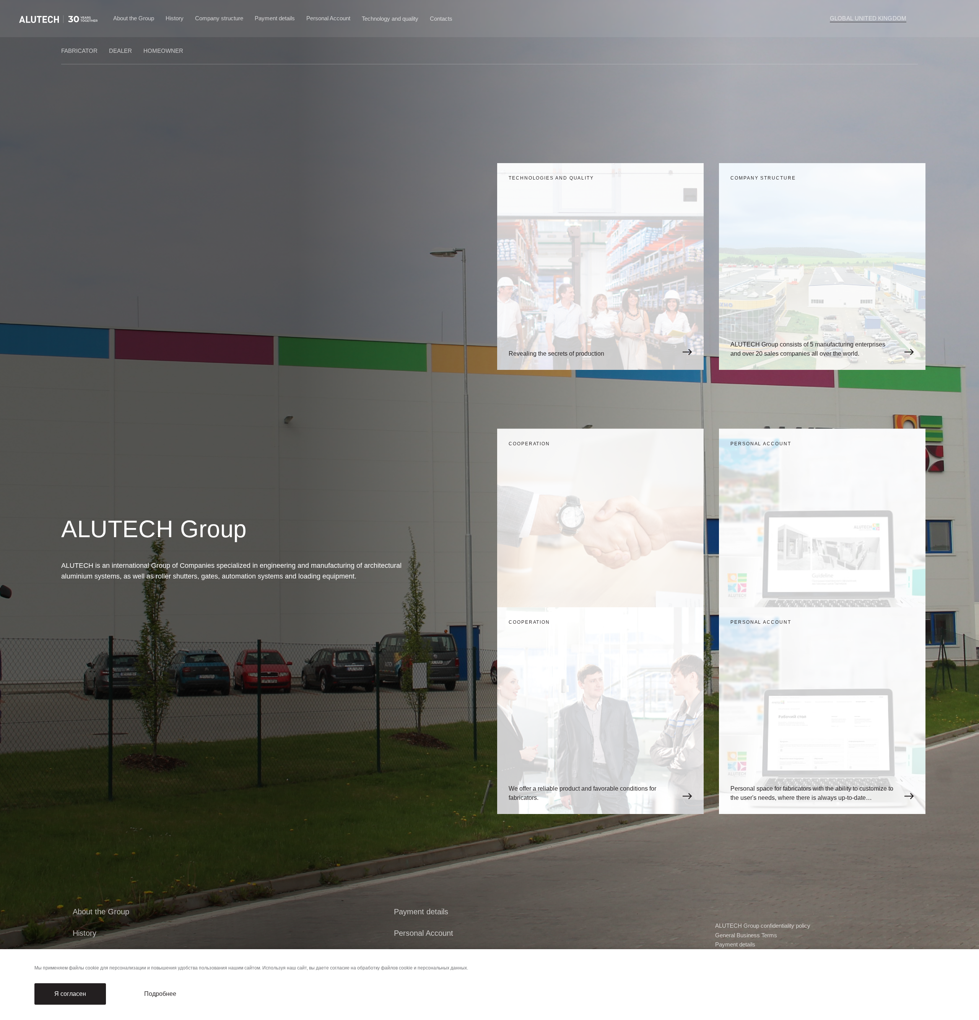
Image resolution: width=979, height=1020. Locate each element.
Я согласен (70, 994)
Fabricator (79, 50)
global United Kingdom (868, 18)
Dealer (120, 50)
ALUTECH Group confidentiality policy (762, 925)
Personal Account (328, 18)
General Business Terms (746, 935)
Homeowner (163, 50)
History (175, 18)
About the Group (133, 18)
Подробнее (160, 994)
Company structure (219, 18)
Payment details (275, 18)
